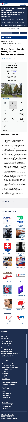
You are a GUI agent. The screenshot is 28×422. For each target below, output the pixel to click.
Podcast (4, 391)
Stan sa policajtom (6, 393)
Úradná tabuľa (10, 58)
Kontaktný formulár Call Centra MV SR (10, 353)
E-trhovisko (5, 408)
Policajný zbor (5, 371)
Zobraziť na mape (5, 98)
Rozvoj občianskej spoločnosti (9, 382)
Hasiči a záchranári (6, 377)
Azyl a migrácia (5, 373)
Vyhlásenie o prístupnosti (7, 416)
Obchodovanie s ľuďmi (7, 399)
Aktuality (4, 58)
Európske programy (7, 369)
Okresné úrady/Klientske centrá (10, 367)
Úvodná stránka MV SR (6, 33)
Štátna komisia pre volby (8, 365)
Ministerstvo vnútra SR (7, 364)
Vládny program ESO (7, 404)
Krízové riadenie (6, 379)
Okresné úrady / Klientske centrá (9, 43)
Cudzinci (4, 401)
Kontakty (17, 60)
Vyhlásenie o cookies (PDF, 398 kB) (9, 418)
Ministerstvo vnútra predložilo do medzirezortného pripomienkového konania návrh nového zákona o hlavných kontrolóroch (13, 12)
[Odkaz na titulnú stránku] (6, 4)
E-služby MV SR (5, 395)
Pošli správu (13, 71)
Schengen (4, 380)
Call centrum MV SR (6, 406)
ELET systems (4, 415)
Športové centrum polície (8, 384)
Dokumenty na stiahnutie (8, 60)
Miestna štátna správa (7, 403)
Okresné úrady (15, 33)
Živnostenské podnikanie (8, 45)
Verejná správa (5, 375)
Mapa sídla (11, 415)
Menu (23, 4)
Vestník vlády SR (6, 397)
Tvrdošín (19, 43)
